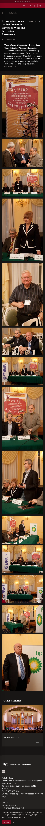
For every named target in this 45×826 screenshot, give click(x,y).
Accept (6, 822)
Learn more (23, 817)
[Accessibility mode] (40, 6)
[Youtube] (3, 771)
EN (30, 6)
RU (24, 6)
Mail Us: (5, 802)
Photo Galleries (12, 13)
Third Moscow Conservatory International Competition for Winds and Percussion (22, 46)
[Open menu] (4, 6)
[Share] (40, 21)
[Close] (14, 822)
